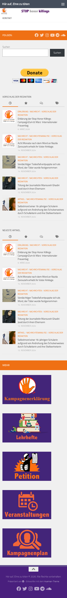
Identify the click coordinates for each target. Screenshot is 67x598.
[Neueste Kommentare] (41, 103)
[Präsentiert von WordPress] (23, 581)
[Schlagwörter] (57, 103)
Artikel (21, 199)
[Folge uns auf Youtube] (52, 35)
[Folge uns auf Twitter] (42, 35)
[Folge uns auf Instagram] (47, 35)
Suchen (6, 46)
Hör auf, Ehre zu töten (15, 4)
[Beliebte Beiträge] (26, 103)
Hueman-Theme (51, 581)
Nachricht (35, 112)
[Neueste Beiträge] (10, 103)
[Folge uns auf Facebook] (37, 35)
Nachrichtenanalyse (39, 136)
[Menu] (63, 4)
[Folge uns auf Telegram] (57, 35)
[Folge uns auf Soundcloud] (63, 35)
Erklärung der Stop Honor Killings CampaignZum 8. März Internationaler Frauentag (37, 122)
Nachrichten (35, 157)
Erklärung (23, 112)
